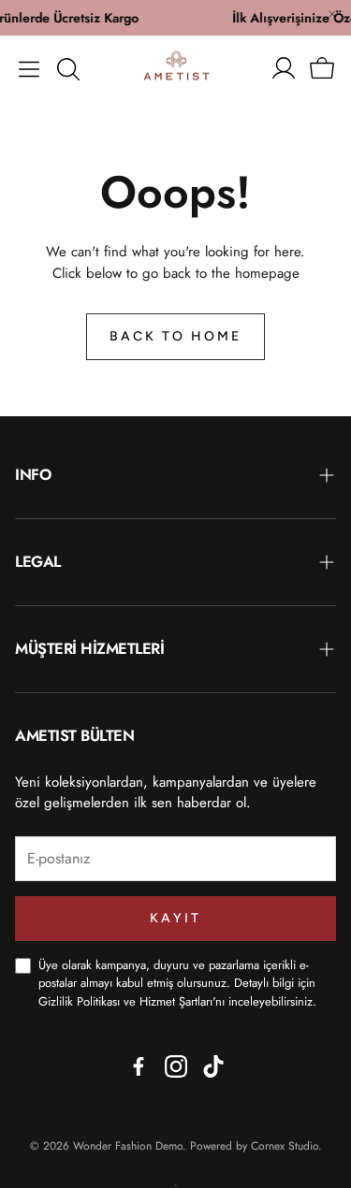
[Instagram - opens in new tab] (176, 1066)
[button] (29, 69)
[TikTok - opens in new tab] (213, 1066)
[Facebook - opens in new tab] (138, 1066)
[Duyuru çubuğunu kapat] (332, 14)
